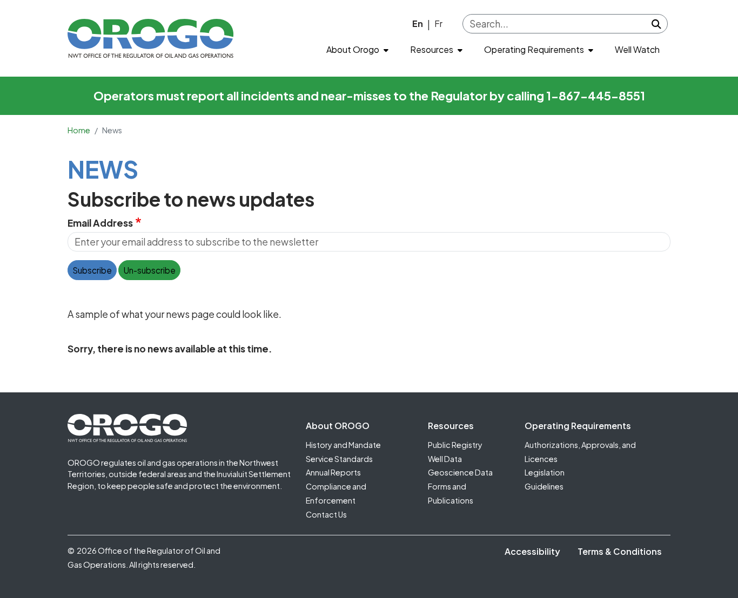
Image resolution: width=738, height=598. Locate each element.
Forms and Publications (450, 493)
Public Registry (455, 445)
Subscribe (92, 270)
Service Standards (339, 459)
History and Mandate (343, 445)
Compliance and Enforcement (336, 493)
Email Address (100, 223)
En (417, 23)
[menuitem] (357, 50)
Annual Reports (333, 472)
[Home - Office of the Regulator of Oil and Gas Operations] (150, 38)
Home (79, 130)
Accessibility (532, 551)
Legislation (545, 472)
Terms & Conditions (620, 551)
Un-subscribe (149, 270)
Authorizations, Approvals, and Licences (580, 452)
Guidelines (544, 486)
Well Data (445, 459)
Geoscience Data (460, 472)
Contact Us (326, 514)
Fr (438, 23)
